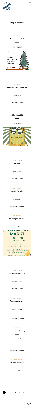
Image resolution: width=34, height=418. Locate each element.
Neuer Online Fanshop (17, 331)
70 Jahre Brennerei (17, 363)
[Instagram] (18, 414)
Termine (17, 163)
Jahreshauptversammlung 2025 (17, 87)
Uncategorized (17, 160)
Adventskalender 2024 (17, 273)
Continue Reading (17, 75)
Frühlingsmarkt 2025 (17, 219)
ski (12, 359)
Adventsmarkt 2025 (17, 39)
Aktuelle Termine (17, 191)
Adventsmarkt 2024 (17, 301)
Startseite (17, 35)
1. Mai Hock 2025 (17, 115)
